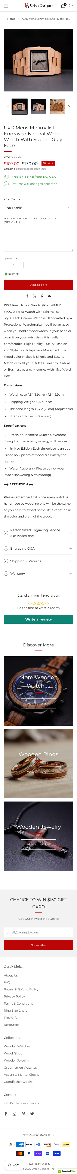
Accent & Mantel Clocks (21, 1074)
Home (11, 18)
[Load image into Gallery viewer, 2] (39, 107)
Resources (11, 1024)
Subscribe (38, 945)
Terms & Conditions (18, 1003)
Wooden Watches (17, 1046)
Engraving (12, 198)
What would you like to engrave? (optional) (31, 220)
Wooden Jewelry (16, 1060)
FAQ (7, 982)
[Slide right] (68, 107)
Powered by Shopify (38, 1163)
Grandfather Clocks (18, 1081)
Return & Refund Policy (21, 989)
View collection (38, 703)
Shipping (9, 168)
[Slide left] (9, 107)
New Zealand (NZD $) (36, 1135)
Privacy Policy (14, 996)
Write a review (38, 619)
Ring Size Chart (15, 1010)
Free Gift (10, 1017)
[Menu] (6, 6)
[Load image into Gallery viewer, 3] (57, 107)
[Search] (71, 5)
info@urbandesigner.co (21, 1103)
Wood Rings (13, 1053)
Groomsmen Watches (20, 1067)
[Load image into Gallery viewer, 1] (20, 107)
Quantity (11, 258)
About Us (11, 975)
